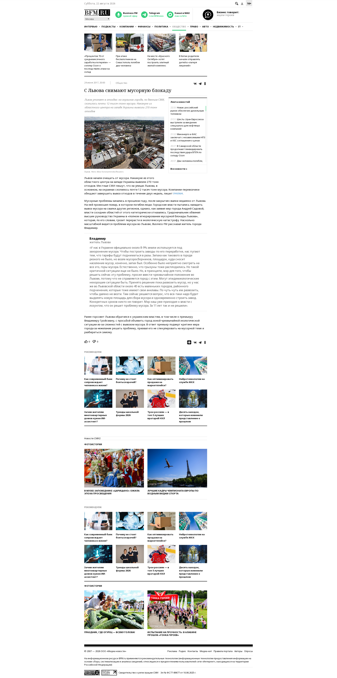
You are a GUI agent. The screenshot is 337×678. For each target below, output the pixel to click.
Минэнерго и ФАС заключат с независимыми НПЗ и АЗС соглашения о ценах (187, 137)
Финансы (144, 26)
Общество (179, 26)
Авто (205, 26)
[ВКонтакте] (195, 83)
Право (194, 26)
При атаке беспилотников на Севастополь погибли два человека (128, 60)
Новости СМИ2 (92, 438)
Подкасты (108, 26)
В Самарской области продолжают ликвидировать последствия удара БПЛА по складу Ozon (186, 150)
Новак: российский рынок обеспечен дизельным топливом (187, 110)
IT (239, 26)
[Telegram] (200, 83)
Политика (161, 26)
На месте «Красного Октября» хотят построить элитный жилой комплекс (158, 60)
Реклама (172, 651)
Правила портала (223, 651)
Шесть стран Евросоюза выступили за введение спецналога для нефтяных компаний (187, 124)
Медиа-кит (206, 651)
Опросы (248, 651)
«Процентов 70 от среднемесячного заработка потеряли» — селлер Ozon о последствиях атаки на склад (97, 63)
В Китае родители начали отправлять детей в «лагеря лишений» (189, 60)
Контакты (193, 651)
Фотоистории (93, 444)
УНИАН (178, 193)
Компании (127, 26)
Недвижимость (223, 26)
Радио (182, 651)
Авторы (238, 651)
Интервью (90, 26)
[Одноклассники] (205, 83)
